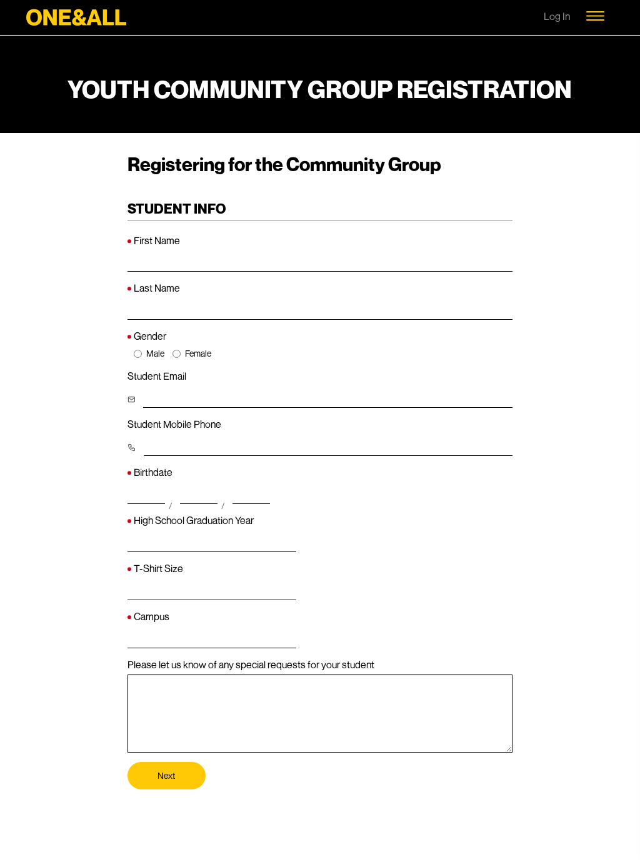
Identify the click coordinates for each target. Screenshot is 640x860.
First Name (157, 240)
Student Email (157, 376)
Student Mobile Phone (174, 424)
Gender (150, 336)
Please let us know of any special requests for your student (251, 664)
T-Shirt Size (158, 568)
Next (166, 775)
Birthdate (153, 472)
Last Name (157, 288)
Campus (151, 616)
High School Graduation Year (194, 520)
